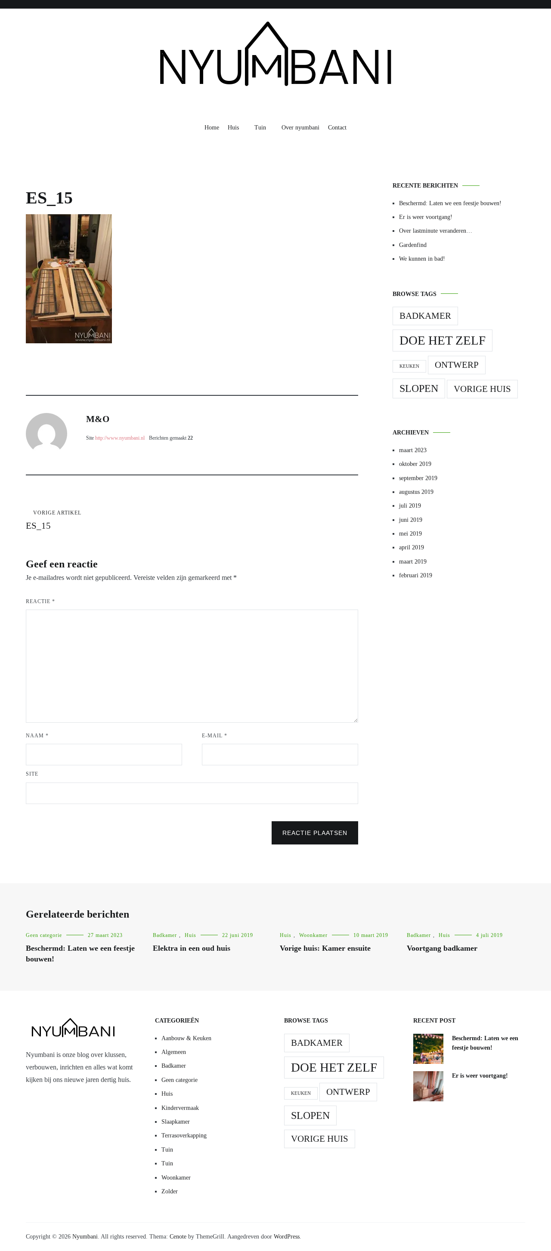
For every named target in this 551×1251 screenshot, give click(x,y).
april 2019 (411, 547)
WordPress (287, 1236)
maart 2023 (413, 450)
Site (32, 774)
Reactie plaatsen (314, 832)
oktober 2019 (415, 464)
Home (211, 127)
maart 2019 (413, 561)
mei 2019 (410, 533)
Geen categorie (44, 935)
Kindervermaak (180, 1108)
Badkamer (425, 316)
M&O (97, 419)
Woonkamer (313, 935)
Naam (37, 736)
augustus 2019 (416, 492)
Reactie (40, 601)
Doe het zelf (442, 340)
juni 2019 (410, 520)
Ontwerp (457, 365)
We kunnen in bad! (422, 259)
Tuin (260, 127)
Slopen (418, 388)
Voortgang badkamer (442, 948)
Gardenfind (413, 245)
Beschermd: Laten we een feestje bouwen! (450, 203)
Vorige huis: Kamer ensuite (325, 948)
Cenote (178, 1236)
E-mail (214, 736)
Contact (337, 127)
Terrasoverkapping (184, 1135)
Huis (233, 127)
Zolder (169, 1191)
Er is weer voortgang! (425, 217)
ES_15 (53, 520)
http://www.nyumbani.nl (120, 438)
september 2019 (418, 478)
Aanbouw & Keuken (186, 1038)
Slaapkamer (175, 1122)
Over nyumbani (300, 127)
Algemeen (173, 1052)
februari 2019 (415, 575)
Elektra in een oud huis (191, 948)
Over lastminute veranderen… (435, 231)
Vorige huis (482, 389)
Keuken (409, 366)
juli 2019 (410, 505)
